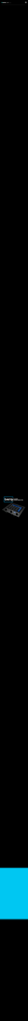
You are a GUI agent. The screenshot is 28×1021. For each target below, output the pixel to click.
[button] (26, 2)
